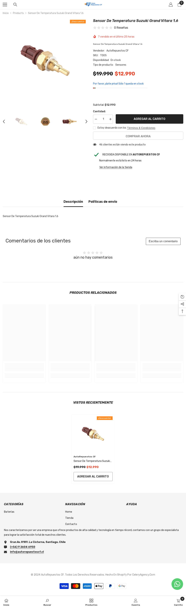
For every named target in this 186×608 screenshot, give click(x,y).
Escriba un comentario (163, 241)
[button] (4, 121)
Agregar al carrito (149, 119)
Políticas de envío (102, 202)
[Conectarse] (171, 5)
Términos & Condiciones (141, 127)
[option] (45, 60)
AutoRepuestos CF (117, 50)
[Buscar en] (15, 4)
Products (18, 13)
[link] (24, 369)
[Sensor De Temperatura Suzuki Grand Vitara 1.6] (93, 434)
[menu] (5, 4)
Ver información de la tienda (115, 167)
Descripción (73, 202)
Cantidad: (99, 111)
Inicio (6, 13)
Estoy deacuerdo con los (112, 127)
